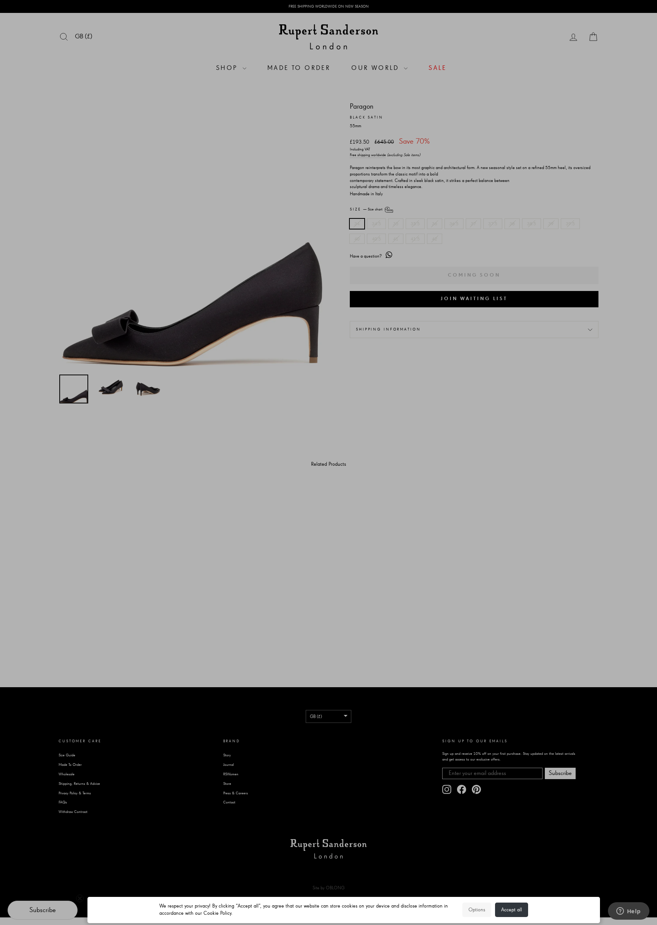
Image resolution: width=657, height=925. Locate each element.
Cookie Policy (217, 913)
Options (476, 909)
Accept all (511, 909)
